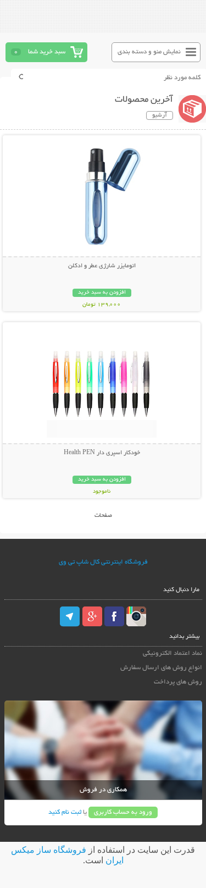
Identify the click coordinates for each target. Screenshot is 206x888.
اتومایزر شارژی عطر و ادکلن (102, 266)
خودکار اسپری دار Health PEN (102, 453)
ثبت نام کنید (64, 812)
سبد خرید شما (46, 52)
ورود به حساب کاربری (123, 812)
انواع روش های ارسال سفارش (161, 667)
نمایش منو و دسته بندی (149, 52)
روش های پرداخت (178, 682)
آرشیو (159, 115)
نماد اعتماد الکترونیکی (172, 653)
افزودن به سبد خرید (102, 293)
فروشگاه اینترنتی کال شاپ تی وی (103, 562)
